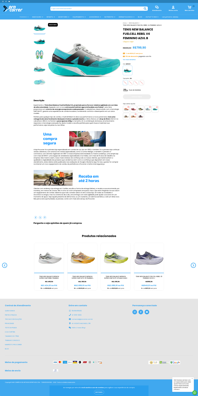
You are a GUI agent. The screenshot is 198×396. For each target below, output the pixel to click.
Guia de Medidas (134, 90)
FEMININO (23, 17)
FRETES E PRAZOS (11, 315)
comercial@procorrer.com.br (82, 319)
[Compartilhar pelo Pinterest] (44, 218)
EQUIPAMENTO (78, 17)
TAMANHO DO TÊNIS (12, 336)
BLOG (140, 17)
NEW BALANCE (134, 23)
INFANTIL (50, 17)
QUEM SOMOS (10, 311)
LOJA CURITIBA (10, 332)
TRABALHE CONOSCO (12, 340)
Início (125, 23)
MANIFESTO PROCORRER (13, 345)
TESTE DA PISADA (11, 328)
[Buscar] (145, 8)
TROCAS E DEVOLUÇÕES (13, 319)
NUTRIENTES (109, 17)
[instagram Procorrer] (3, 1)
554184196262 (77, 311)
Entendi (99, 392)
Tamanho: (127, 78)
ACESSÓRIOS (94, 17)
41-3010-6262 (76, 315)
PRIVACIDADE (9, 323)
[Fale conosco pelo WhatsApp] (194, 392)
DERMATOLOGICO (126, 17)
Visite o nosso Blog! (78, 328)
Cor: (126, 64)
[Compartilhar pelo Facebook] (36, 218)
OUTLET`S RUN (151, 17)
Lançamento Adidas (170, 17)
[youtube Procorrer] (9, 1)
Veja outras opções (129, 104)
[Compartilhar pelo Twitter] (40, 218)
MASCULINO (37, 17)
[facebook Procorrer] (6, 1)
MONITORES (63, 17)
